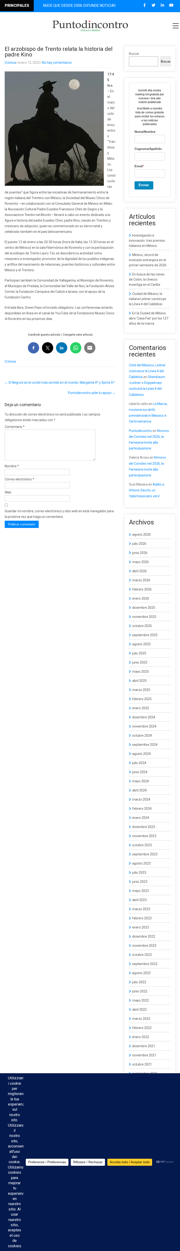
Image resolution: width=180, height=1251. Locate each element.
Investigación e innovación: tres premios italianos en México (147, 241)
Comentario (15, 427)
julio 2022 (139, 982)
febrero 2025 (142, 699)
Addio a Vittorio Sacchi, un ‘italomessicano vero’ (146, 490)
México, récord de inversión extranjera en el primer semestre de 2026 (147, 260)
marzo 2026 (141, 580)
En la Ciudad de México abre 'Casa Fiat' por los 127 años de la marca (148, 318)
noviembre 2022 (144, 945)
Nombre (12, 466)
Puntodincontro (140, 431)
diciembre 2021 (143, 1046)
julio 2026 (139, 544)
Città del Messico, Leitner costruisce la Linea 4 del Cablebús (147, 371)
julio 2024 (139, 763)
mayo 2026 (140, 562)
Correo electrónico (19, 479)
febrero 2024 (142, 808)
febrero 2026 (142, 589)
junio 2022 (139, 991)
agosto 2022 (141, 973)
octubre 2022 (142, 955)
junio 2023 (139, 881)
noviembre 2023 (144, 836)
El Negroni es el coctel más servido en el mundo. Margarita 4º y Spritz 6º (60, 382)
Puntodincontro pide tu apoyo (92, 393)
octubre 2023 (142, 845)
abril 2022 (139, 1009)
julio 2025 (139, 653)
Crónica (10, 62)
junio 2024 (139, 772)
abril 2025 (139, 681)
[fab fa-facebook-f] (144, 5)
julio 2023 (139, 872)
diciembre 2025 (143, 607)
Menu (175, 25)
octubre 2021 (142, 1064)
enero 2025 (140, 708)
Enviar (144, 185)
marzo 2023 (141, 909)
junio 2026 (139, 553)
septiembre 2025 (145, 635)
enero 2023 (140, 927)
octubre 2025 (142, 626)
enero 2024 (140, 818)
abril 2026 (139, 571)
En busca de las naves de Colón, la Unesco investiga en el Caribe (147, 279)
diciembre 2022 (143, 936)
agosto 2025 (141, 644)
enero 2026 (140, 598)
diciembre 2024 (143, 717)
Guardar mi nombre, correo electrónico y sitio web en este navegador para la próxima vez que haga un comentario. (59, 514)
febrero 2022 (142, 1028)
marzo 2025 (141, 690)
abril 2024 (139, 790)
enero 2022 (140, 1037)
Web (8, 492)
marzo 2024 (141, 799)
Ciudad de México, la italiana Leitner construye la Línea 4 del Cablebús (147, 299)
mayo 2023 (140, 891)
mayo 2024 (140, 781)
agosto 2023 (141, 863)
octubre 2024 (142, 735)
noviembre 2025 (144, 617)
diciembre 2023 (143, 827)
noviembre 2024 (144, 726)
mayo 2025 (140, 671)
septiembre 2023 (145, 854)
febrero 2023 (142, 918)
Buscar (134, 54)
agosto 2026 (141, 534)
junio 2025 (139, 662)
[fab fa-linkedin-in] (162, 5)
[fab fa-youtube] (171, 5)
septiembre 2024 (145, 744)
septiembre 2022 (145, 964)
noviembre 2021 (144, 1055)
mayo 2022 (140, 1000)
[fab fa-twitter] (153, 5)
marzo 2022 (141, 1019)
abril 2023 (139, 900)
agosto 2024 (141, 754)
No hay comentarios (57, 62)
